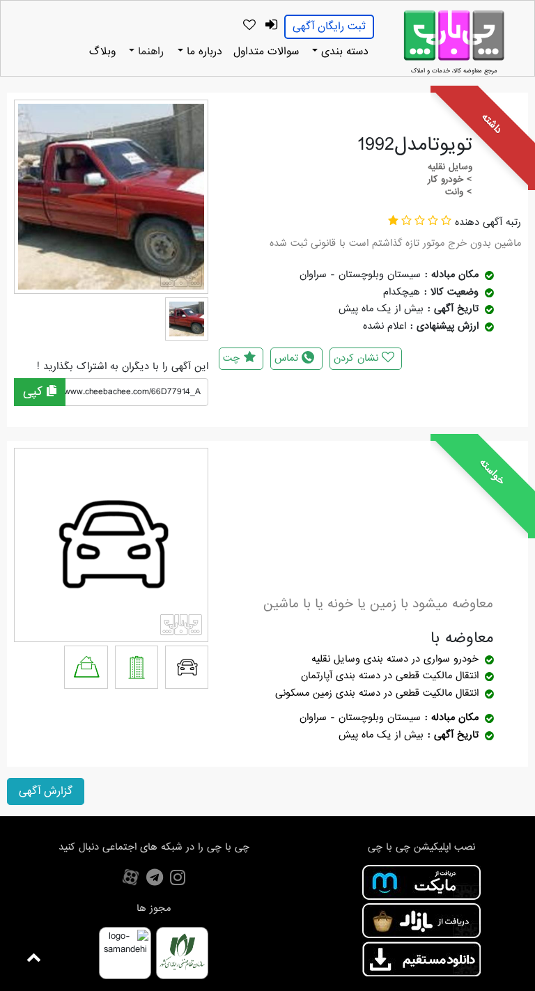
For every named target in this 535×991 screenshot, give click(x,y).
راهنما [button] (149, 51)
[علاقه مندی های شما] (249, 25)
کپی (35, 391)
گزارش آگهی (45, 791)
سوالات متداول (266, 51)
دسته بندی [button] (343, 51)
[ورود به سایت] (271, 25)
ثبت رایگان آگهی (329, 26)
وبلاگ (102, 51)
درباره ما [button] (202, 51)
